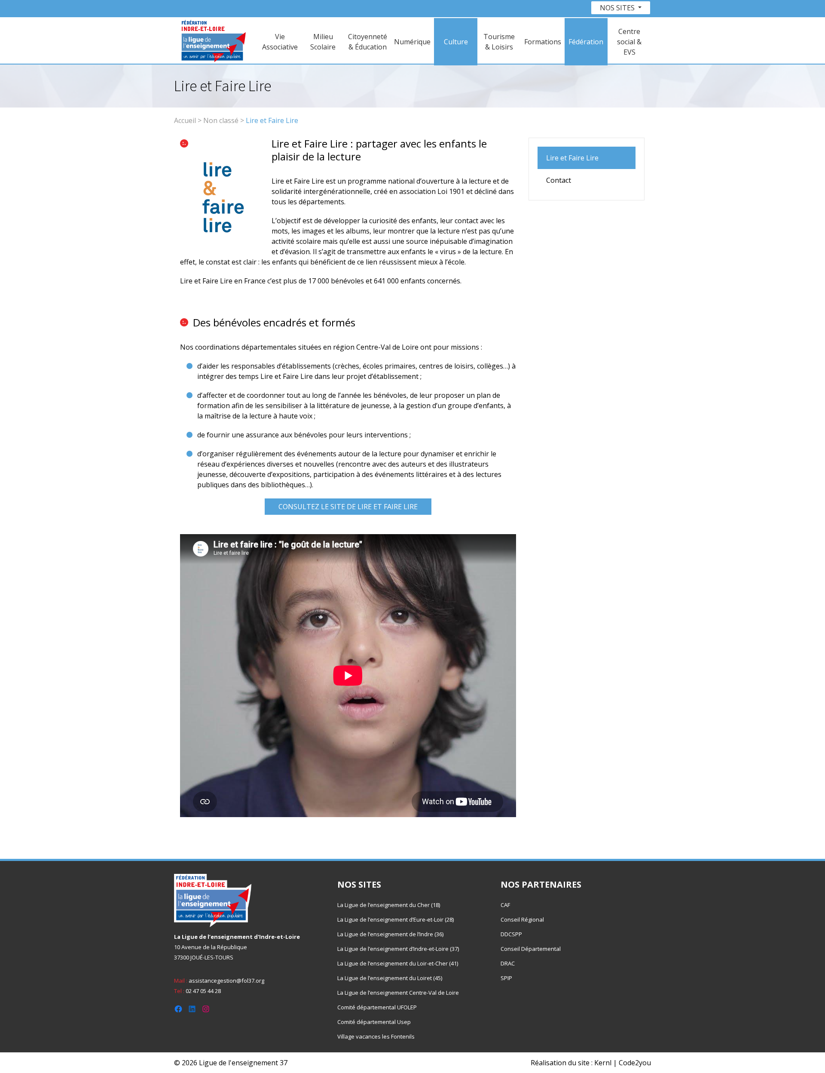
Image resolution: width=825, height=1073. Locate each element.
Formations (542, 41)
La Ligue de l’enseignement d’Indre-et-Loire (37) (398, 949)
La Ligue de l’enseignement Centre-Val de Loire (398, 992)
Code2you (635, 1062)
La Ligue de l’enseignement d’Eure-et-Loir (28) (395, 919)
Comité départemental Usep (374, 1022)
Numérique (412, 41)
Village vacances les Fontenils (376, 1036)
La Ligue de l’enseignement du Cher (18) (388, 905)
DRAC (508, 963)
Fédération (585, 41)
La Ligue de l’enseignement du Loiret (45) (389, 978)
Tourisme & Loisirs (499, 42)
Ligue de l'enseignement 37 (243, 1062)
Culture (456, 41)
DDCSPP (511, 934)
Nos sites (618, 7)
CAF (505, 905)
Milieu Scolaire (323, 42)
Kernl (602, 1062)
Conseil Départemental (531, 949)
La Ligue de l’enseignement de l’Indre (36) (390, 934)
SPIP (506, 978)
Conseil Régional (522, 919)
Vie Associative (280, 42)
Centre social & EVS (629, 42)
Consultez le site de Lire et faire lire (348, 506)
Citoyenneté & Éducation (367, 42)
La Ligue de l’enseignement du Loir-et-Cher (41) (397, 963)
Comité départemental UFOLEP (377, 1007)
